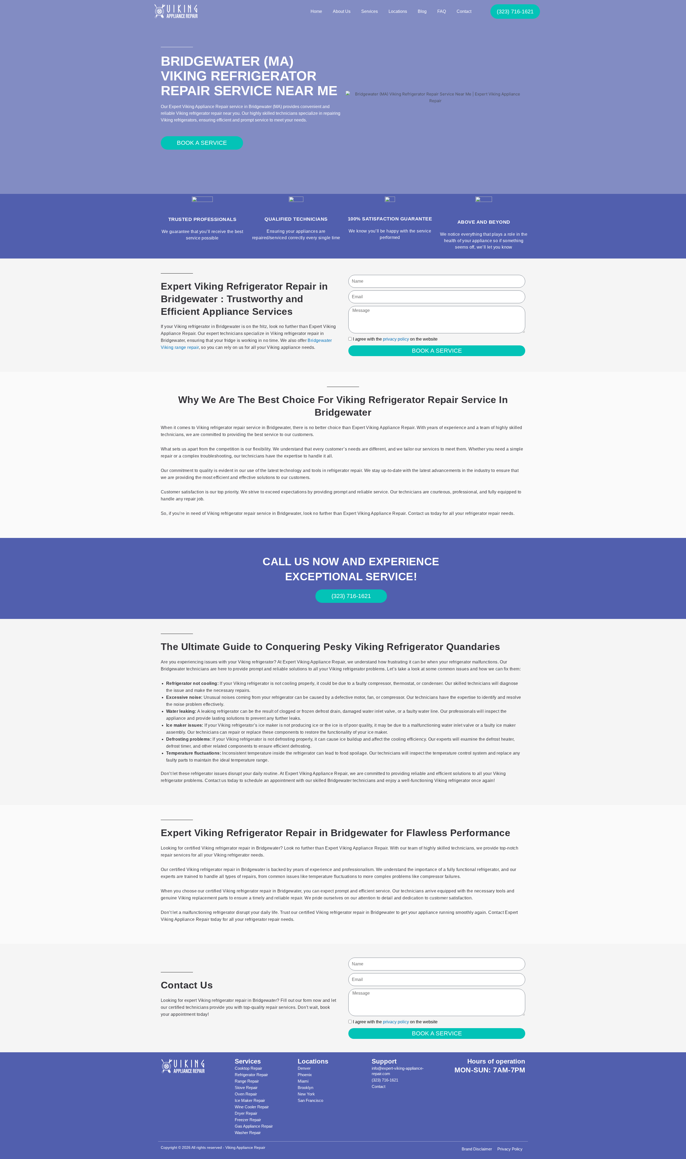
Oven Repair (246, 1094)
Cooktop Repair (248, 1068)
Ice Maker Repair (250, 1100)
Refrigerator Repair (251, 1074)
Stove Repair (246, 1087)
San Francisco (310, 1100)
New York (306, 1094)
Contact (464, 11)
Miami (303, 1081)
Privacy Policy (510, 1149)
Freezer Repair (248, 1119)
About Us (342, 11)
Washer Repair (248, 1132)
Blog (422, 11)
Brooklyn (305, 1087)
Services (369, 11)
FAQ (441, 11)
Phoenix (305, 1074)
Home (316, 11)
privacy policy (396, 339)
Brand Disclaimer (477, 1149)
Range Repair (247, 1081)
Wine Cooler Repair (252, 1107)
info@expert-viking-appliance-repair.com (398, 1071)
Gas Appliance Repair (254, 1126)
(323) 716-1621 (385, 1080)
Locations (398, 11)
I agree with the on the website (395, 339)
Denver (304, 1068)
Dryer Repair (246, 1113)
